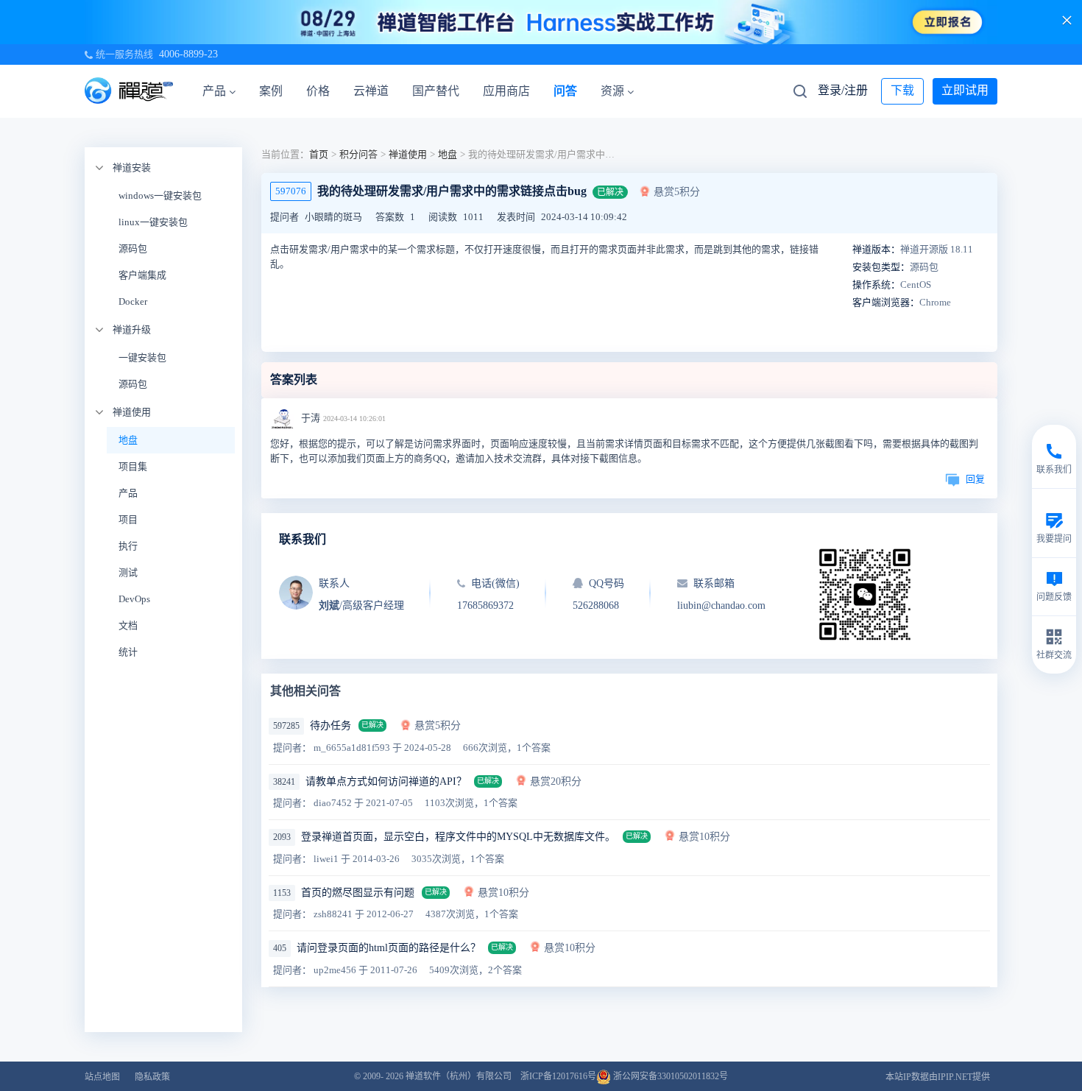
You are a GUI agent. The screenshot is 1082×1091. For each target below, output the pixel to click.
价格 (318, 91)
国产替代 (435, 91)
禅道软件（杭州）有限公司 (459, 1076)
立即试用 (965, 90)
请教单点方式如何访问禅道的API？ (386, 781)
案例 (271, 91)
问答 (565, 91)
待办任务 (330, 725)
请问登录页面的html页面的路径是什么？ (389, 947)
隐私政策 (152, 1077)
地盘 (128, 439)
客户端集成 (142, 274)
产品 (214, 91)
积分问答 (358, 154)
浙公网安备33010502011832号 (669, 1076)
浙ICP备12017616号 (558, 1076)
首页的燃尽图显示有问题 (357, 892)
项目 (128, 519)
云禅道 (371, 91)
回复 (975, 478)
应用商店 (506, 91)
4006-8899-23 (188, 54)
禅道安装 (132, 167)
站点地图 (102, 1077)
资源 (612, 91)
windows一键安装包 (160, 195)
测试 (128, 572)
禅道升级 (132, 329)
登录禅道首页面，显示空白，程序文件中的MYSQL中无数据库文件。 (458, 836)
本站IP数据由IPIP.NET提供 (937, 1077)
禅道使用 (132, 411)
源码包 (133, 248)
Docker (133, 301)
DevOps (134, 598)
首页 (318, 154)
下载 (902, 90)
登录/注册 (843, 90)
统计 (128, 651)
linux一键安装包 (153, 221)
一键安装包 (142, 357)
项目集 (133, 466)
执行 (128, 545)
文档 (128, 625)
